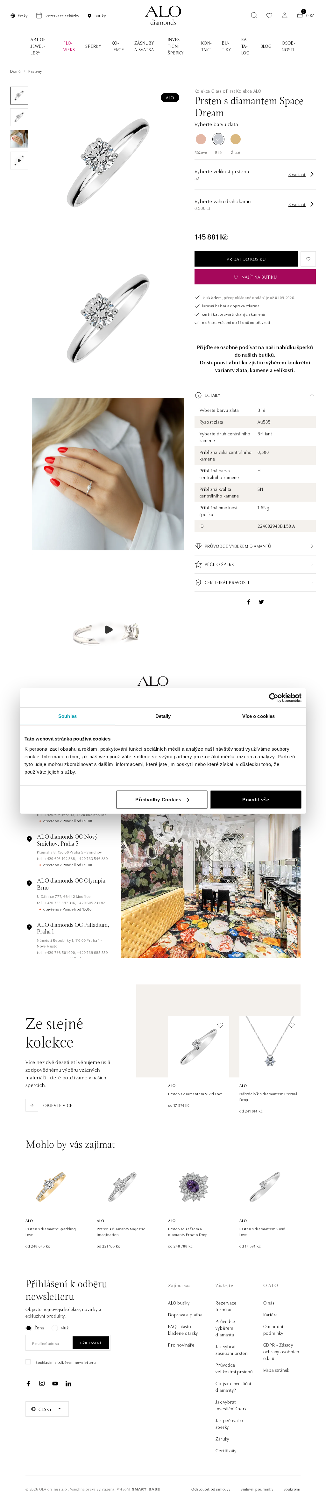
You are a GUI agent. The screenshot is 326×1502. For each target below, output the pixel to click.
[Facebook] (28, 1383)
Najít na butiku (259, 277)
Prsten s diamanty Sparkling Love (50, 1231)
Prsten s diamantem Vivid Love (195, 1093)
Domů (15, 71)
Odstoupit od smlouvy (210, 1488)
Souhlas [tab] (67, 716)
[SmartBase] (146, 1489)
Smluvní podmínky (257, 1488)
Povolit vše (255, 799)
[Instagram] (42, 1383)
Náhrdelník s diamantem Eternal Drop (268, 1096)
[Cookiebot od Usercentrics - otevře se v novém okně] (273, 698)
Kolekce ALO (248, 91)
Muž (64, 1327)
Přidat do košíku (246, 259)
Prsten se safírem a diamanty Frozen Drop (188, 1231)
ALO (170, 97)
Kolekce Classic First (215, 91)
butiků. (267, 354)
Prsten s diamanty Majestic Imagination (121, 1231)
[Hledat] (254, 15)
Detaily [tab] (163, 716)
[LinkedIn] (68, 1383)
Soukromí (292, 1488)
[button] (255, 395)
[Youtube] (55, 1383)
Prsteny (35, 71)
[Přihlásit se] (284, 15)
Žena (39, 1327)
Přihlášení (90, 1342)
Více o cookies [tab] (258, 716)
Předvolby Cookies (158, 799)
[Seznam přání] (269, 15)
